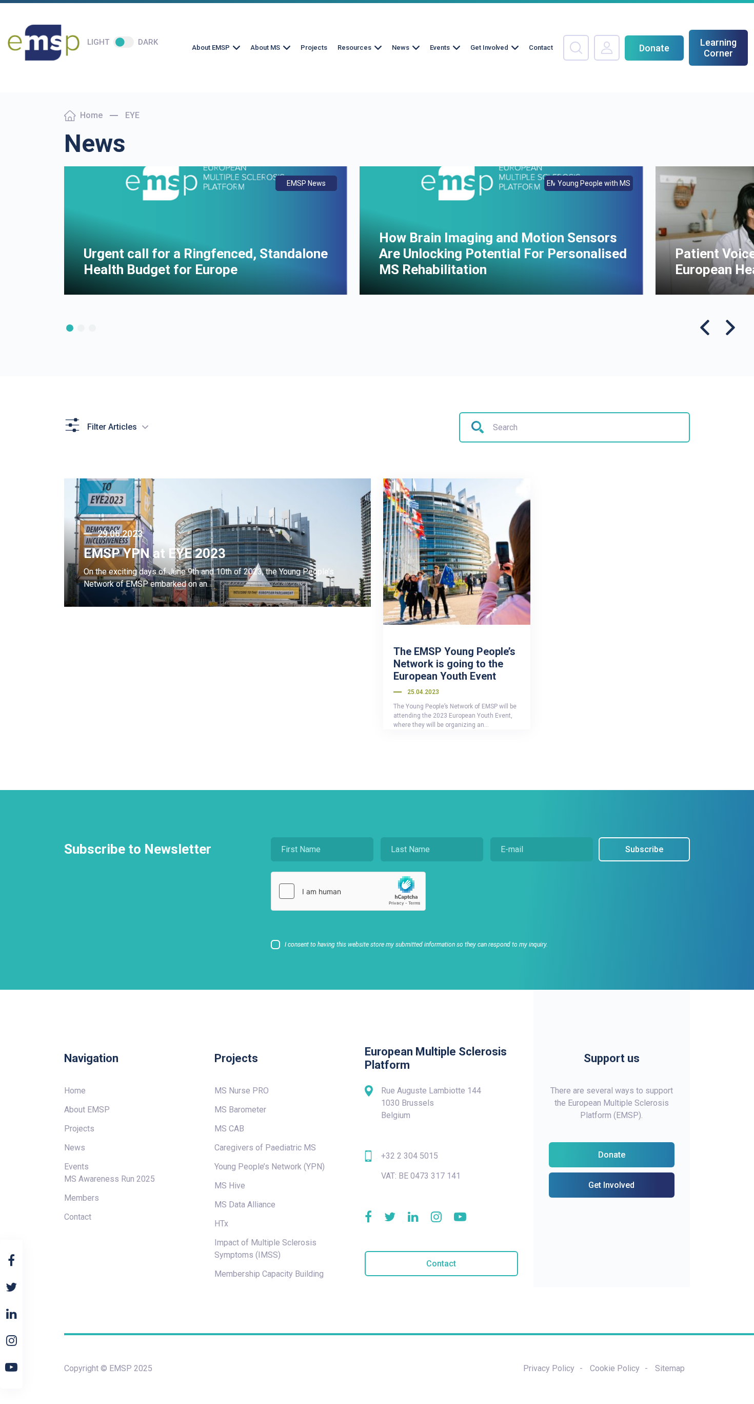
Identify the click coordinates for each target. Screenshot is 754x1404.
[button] (69, 328)
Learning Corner (718, 48)
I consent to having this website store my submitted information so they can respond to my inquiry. (416, 944)
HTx (221, 1223)
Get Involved (489, 47)
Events (440, 47)
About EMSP (211, 47)
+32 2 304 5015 (409, 1156)
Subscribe (644, 849)
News (400, 47)
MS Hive (229, 1185)
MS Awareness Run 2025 (109, 1179)
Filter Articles (112, 427)
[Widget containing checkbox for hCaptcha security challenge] (348, 891)
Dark (148, 42)
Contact (541, 47)
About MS (265, 47)
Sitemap (670, 1368)
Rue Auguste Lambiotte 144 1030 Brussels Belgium (431, 1103)
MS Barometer (240, 1109)
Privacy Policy (548, 1368)
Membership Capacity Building (269, 1274)
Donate (654, 48)
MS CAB (229, 1128)
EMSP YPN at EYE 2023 (155, 553)
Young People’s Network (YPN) (269, 1166)
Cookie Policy (615, 1368)
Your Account (607, 48)
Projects (314, 47)
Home (91, 115)
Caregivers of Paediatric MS (265, 1147)
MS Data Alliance (244, 1204)
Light (98, 42)
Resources (354, 47)
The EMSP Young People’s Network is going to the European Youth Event (454, 663)
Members (81, 1198)
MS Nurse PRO (241, 1090)
